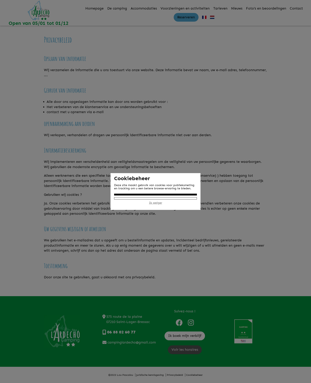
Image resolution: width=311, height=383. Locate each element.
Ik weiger (155, 202)
